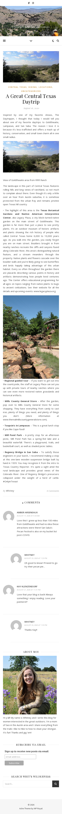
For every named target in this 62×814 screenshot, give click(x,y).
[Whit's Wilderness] (31, 18)
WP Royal (38, 808)
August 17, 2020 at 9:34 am (28, 516)
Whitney (10, 490)
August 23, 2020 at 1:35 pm (35, 558)
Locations (45, 87)
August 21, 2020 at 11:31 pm (28, 590)
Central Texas (17, 87)
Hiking (32, 87)
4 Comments (53, 490)
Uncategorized (31, 91)
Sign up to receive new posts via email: (27, 751)
